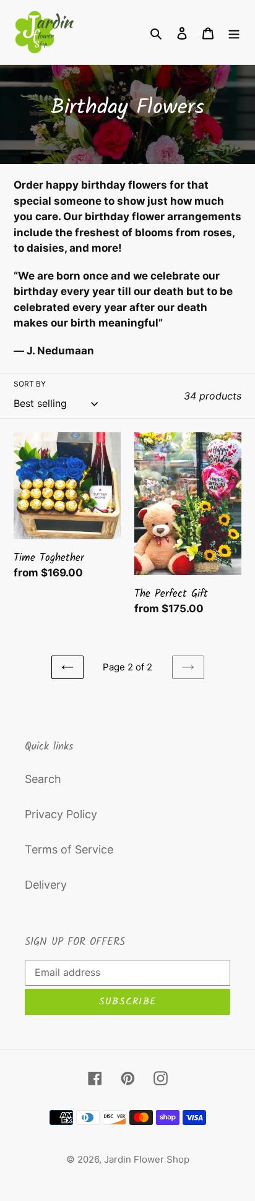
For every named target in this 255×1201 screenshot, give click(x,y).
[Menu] (234, 32)
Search (43, 778)
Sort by (30, 383)
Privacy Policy (61, 814)
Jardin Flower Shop (146, 1159)
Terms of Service (69, 849)
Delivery (46, 884)
